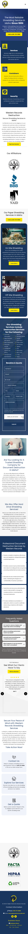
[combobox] (8, 396)
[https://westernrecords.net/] (5, 4)
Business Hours (14, 925)
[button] (25, 4)
